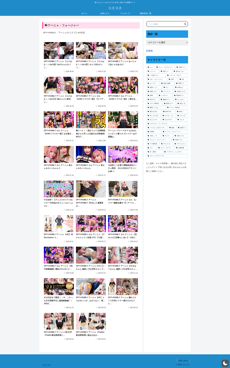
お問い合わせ (183, 361)
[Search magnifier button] (185, 24)
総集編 (149, 50)
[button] (225, 363)
